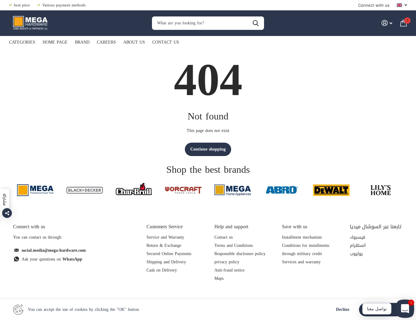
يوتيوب (356, 254)
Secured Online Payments (168, 254)
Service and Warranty (165, 237)
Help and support (231, 226)
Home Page (55, 42)
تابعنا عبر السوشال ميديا (375, 226)
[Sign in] (387, 23)
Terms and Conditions (233, 245)
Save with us (294, 226)
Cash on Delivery (161, 270)
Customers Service (164, 226)
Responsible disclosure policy (240, 254)
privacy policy (226, 262)
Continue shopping (208, 149)
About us (134, 42)
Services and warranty (301, 262)
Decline (342, 309)
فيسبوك (357, 237)
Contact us (165, 42)
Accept (381, 309)
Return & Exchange (163, 245)
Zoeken (255, 23)
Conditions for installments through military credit (305, 249)
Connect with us (374, 5)
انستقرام (358, 245)
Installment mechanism (302, 237)
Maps (219, 278)
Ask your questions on (52, 259)
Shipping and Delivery (166, 262)
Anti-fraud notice (229, 270)
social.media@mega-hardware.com (54, 250)
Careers (106, 42)
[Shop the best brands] (35, 190)
